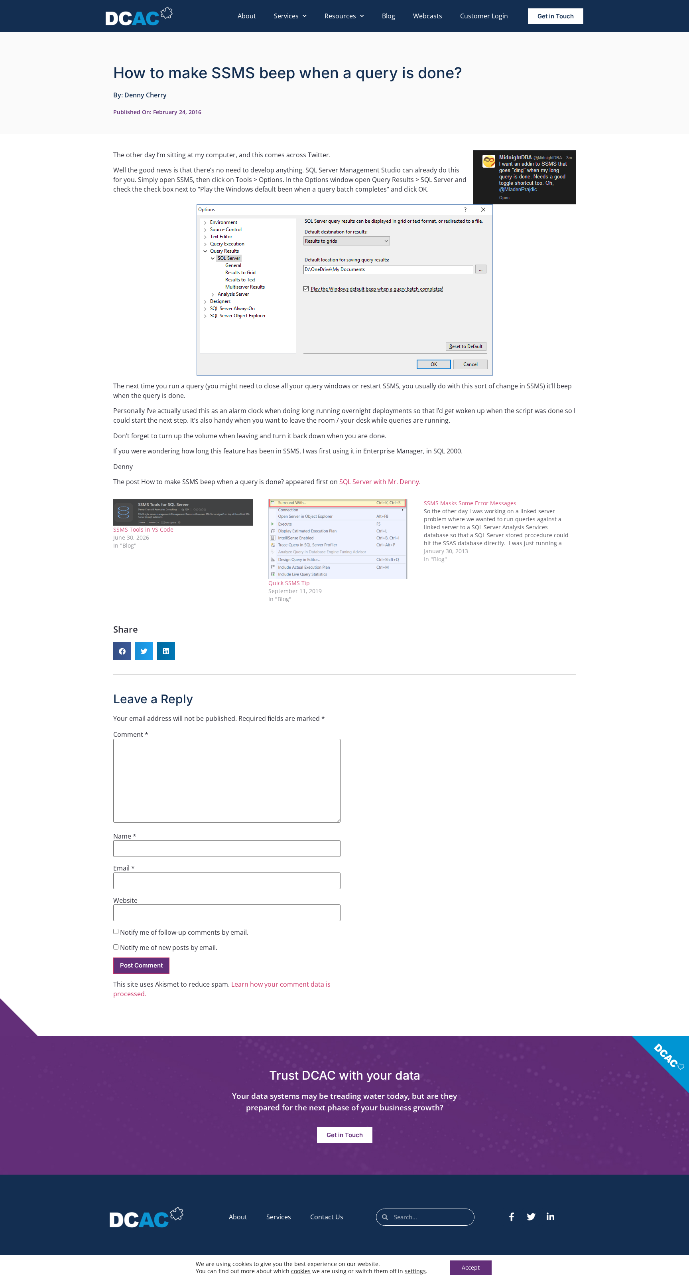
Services (286, 16)
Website (125, 900)
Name (124, 836)
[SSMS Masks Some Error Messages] (501, 531)
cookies (301, 1271)
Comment (130, 734)
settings (415, 1271)
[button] (122, 651)
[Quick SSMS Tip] (341, 539)
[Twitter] (531, 1217)
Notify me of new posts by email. (168, 947)
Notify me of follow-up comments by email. (184, 932)
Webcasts (427, 16)
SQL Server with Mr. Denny (379, 481)
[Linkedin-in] (550, 1217)
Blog (388, 16)
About (247, 16)
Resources (340, 16)
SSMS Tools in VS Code (143, 529)
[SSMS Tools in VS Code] (186, 512)
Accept (471, 1267)
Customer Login (484, 16)
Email (124, 868)
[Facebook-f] (511, 1217)
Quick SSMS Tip (289, 583)
